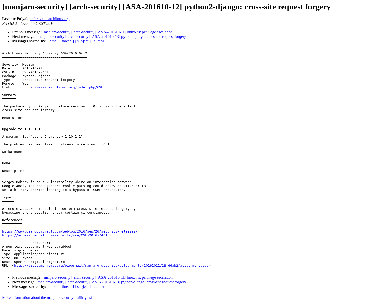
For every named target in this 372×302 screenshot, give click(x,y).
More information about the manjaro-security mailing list (47, 297)
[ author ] (99, 41)
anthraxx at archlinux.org (50, 19)
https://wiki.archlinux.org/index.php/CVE (62, 87)
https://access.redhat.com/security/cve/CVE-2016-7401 (54, 235)
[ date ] (52, 41)
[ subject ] (83, 41)
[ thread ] (66, 41)
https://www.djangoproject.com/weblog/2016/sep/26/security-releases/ (70, 231)
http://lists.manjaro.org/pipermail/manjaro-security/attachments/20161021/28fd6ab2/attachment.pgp (111, 265)
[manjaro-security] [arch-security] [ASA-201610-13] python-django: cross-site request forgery (111, 36)
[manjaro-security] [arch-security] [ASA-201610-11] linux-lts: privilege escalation (108, 32)
